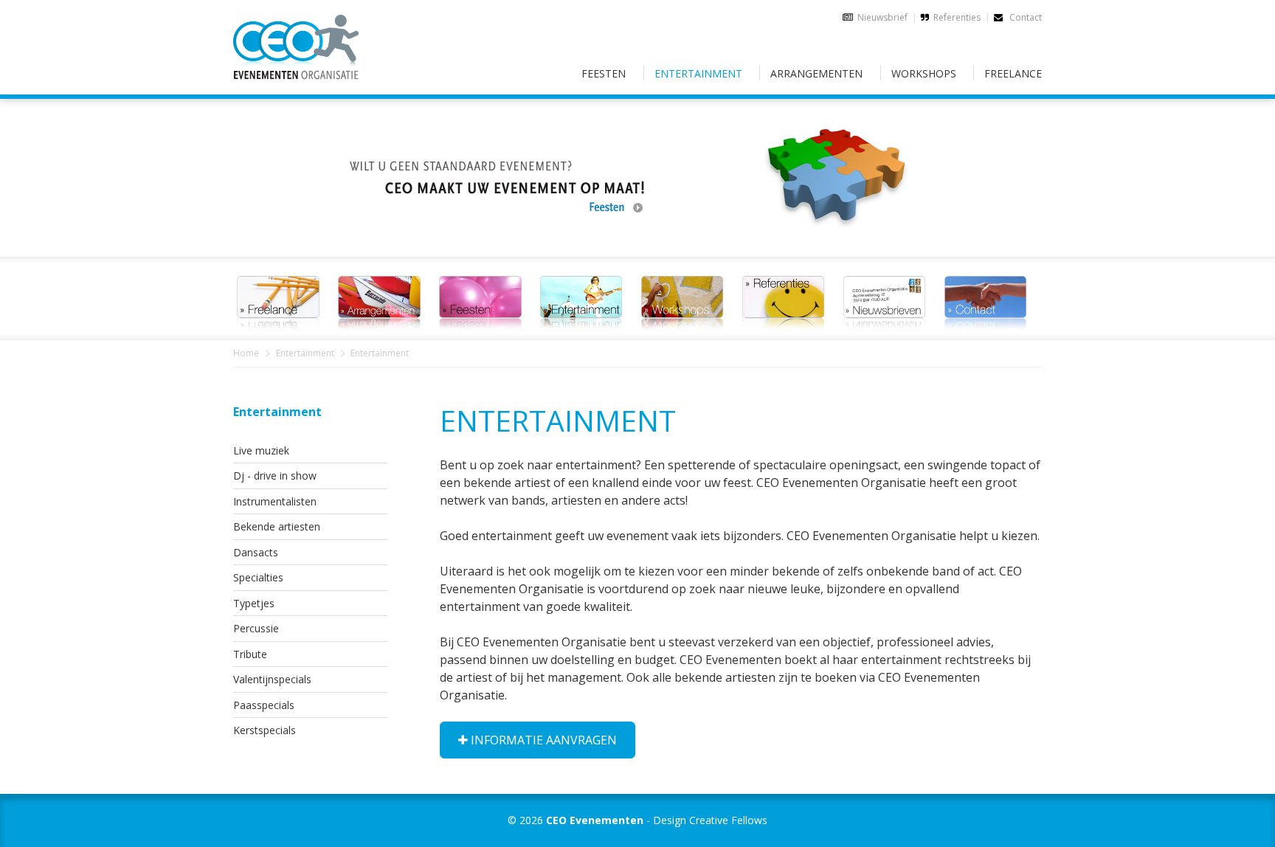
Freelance (1013, 73)
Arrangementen (816, 73)
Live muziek (261, 450)
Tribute (250, 654)
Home (246, 353)
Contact (1024, 17)
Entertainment (698, 73)
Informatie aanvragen (542, 740)
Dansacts (255, 552)
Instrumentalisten (275, 501)
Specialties (258, 577)
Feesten (603, 73)
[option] (637, 169)
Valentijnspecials (272, 679)
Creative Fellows (728, 820)
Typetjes (253, 603)
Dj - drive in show (275, 476)
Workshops (923, 73)
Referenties (957, 17)
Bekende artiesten (276, 526)
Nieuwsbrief (882, 17)
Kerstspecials (264, 730)
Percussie (256, 628)
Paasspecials (263, 705)
